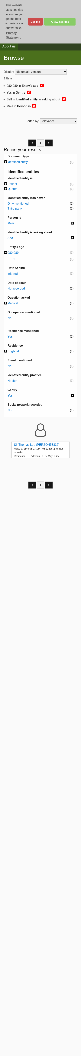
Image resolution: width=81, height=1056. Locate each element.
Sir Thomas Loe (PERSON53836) (36, 444)
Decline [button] (35, 21)
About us (9, 46)
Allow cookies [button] (60, 21)
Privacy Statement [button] (13, 35)
